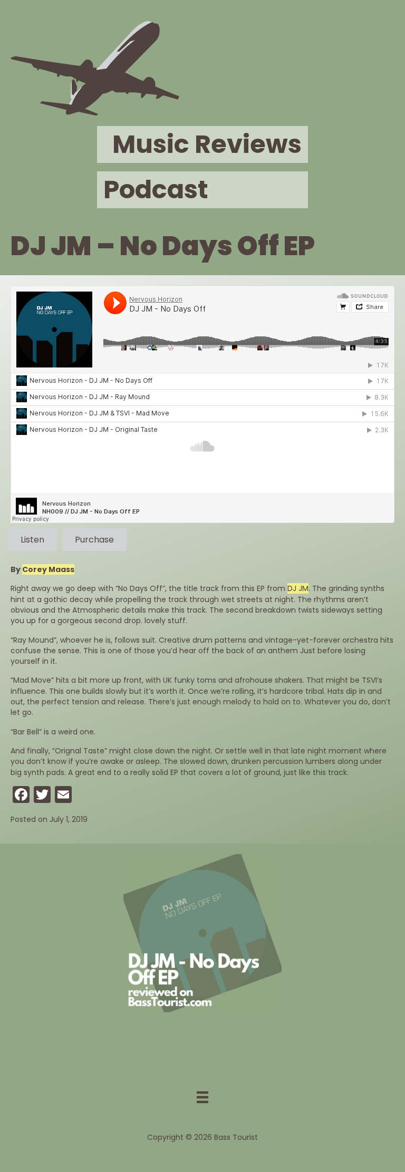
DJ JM (297, 588)
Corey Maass (48, 569)
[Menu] (202, 1097)
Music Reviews (207, 144)
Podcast (155, 189)
